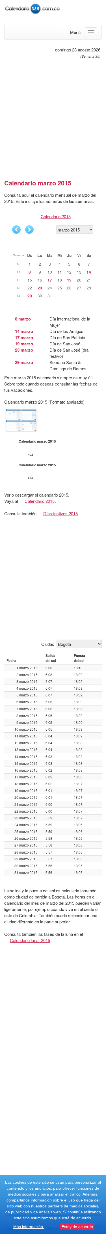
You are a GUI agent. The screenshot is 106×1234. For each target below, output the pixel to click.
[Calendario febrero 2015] (16, 229)
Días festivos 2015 (60, 513)
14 (88, 272)
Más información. (28, 1226)
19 (69, 280)
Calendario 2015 (56, 216)
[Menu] (91, 32)
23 (40, 288)
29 (29, 295)
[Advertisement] (53, 117)
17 (49, 280)
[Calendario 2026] (32, 8)
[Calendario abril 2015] (29, 229)
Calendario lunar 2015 (30, 940)
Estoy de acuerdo (77, 1226)
